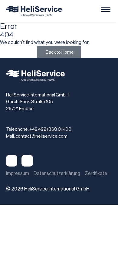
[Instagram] (27, 161)
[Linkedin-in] (12, 161)
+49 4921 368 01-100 (50, 129)
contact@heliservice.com (41, 136)
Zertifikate (96, 173)
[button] (105, 10)
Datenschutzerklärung (57, 173)
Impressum (17, 173)
